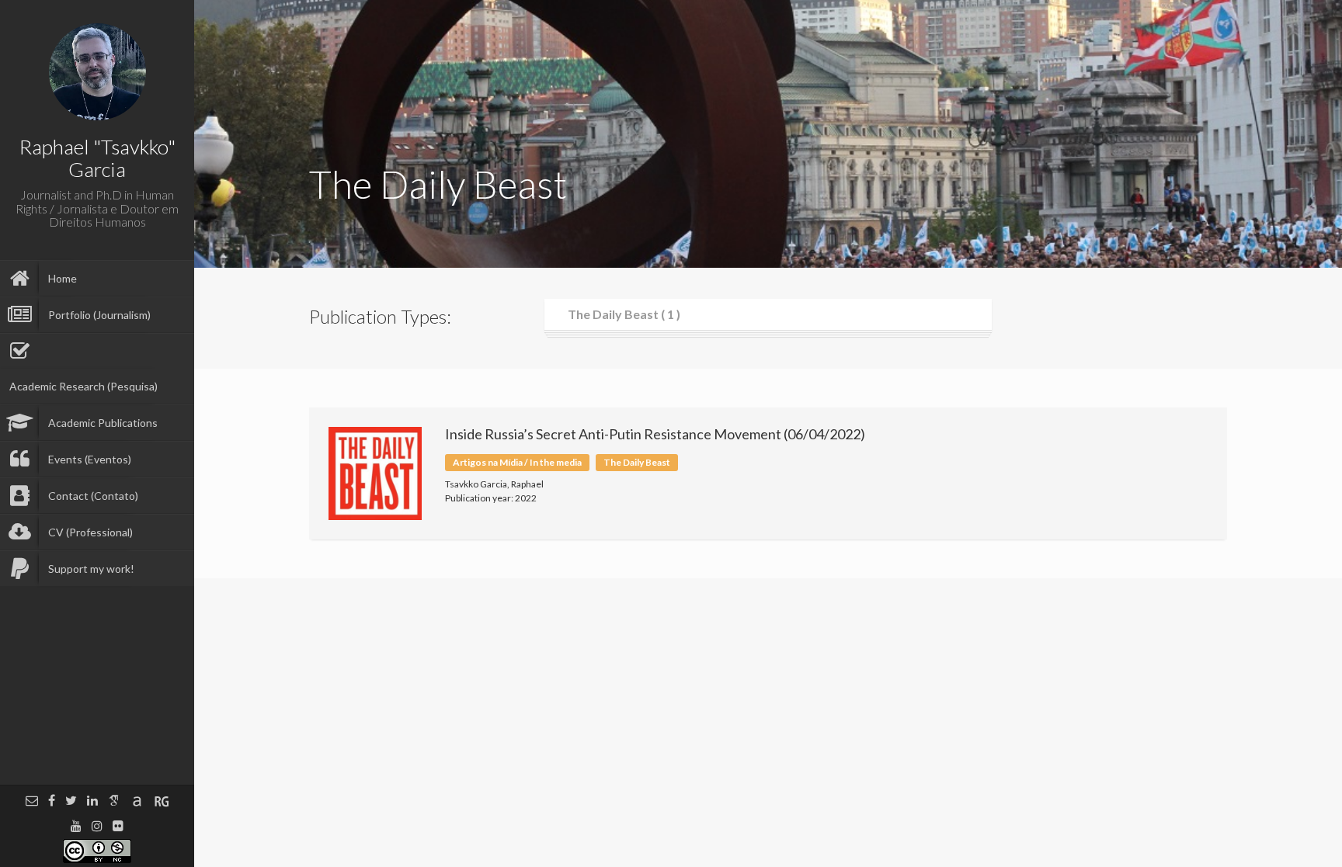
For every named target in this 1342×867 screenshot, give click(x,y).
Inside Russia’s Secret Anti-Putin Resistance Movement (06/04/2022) (655, 433)
